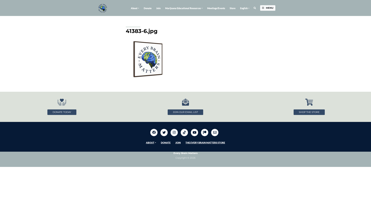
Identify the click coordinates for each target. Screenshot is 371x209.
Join (158, 8)
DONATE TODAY (62, 112)
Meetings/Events (216, 8)
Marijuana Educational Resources (183, 8)
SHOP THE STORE (309, 112)
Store (232, 8)
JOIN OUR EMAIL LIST (185, 112)
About (134, 8)
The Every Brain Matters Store (205, 142)
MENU (269, 8)
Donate (148, 8)
